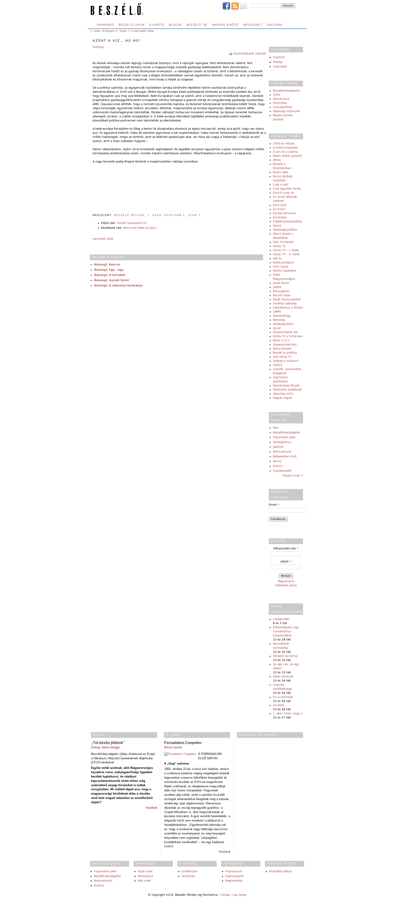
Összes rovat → (293, 475)
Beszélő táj (197, 24)
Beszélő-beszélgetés (286, 90)
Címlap (225, 894)
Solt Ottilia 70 (282, 356)
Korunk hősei (281, 295)
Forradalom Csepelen (183, 743)
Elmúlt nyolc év (283, 192)
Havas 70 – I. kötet (286, 250)
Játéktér (278, 446)
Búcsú (277, 461)
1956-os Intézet (284, 143)
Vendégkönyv (282, 442)
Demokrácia (281, 98)
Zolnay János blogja (105, 747)
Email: (274, 504)
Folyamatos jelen (284, 437)
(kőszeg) (98, 47)
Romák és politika (285, 352)
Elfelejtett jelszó (286, 585)
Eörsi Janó (279, 205)
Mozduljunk (145, 876)
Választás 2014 (283, 393)
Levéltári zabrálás (285, 303)
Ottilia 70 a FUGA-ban (288, 336)
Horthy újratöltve (284, 270)
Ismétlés (278, 705)
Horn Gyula (280, 266)
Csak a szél (280, 184)
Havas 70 (279, 246)
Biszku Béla (280, 172)
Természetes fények (286, 385)
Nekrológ (279, 320)
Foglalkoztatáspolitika (287, 221)
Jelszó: (286, 561)
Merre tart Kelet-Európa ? (140, 227)
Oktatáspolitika (283, 324)
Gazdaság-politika (285, 229)
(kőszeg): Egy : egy (108, 269)
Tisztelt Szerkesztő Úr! (132, 223)
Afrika (277, 160)
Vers (276, 427)
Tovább (150, 807)
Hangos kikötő (225, 24)
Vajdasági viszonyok (286, 111)
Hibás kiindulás (283, 676)
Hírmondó (105, 24)
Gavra (277, 225)
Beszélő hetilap (129, 215)
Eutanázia (279, 217)
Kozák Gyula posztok (287, 299)
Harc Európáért (283, 242)
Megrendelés (234, 880)
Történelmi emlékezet (287, 389)
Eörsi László (173, 747)
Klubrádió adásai (280, 871)
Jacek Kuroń (281, 283)
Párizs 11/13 (281, 340)
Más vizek (144, 880)
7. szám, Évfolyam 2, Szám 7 (110, 31)
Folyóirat (279, 57)
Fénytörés (188, 876)
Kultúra (278, 466)
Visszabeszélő (282, 470)
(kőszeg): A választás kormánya (118, 285)
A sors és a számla (285, 151)
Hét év (277, 258)
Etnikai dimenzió (284, 213)
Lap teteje (239, 894)
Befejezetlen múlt (285, 456)
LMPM (277, 311)
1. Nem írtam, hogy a (287, 713)
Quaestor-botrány (285, 344)
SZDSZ (277, 365)
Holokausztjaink (283, 262)
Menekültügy (282, 315)
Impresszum (233, 871)
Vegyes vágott (282, 397)
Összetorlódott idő (285, 332)
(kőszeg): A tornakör (109, 275)
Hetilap (278, 62)
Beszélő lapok (132, 24)
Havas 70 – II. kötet (286, 254)
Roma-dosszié (282, 348)
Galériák (275, 24)
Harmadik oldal (143, 31)
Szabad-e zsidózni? (285, 361)
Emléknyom (189, 871)
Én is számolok (283, 697)
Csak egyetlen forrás (287, 188)
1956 (276, 94)
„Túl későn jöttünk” (108, 743)
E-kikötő (156, 24)
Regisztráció (286, 581)
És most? (279, 209)
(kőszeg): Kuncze (107, 264)
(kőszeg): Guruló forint (111, 280)
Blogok (175, 24)
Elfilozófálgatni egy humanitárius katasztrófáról (286, 631)
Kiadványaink (234, 876)
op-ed (277, 328)
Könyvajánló (281, 291)
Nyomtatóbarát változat (249, 53)
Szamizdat (280, 66)
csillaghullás (281, 619)
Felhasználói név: (285, 548)
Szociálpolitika (282, 107)
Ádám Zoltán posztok (287, 155)
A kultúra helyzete (285, 147)
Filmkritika (280, 103)
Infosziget (252, 24)
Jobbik (277, 287)
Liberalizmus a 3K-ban (288, 307)
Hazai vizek (145, 871)
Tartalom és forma (285, 656)
